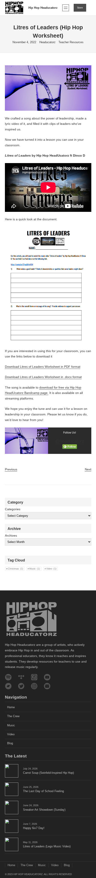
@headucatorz (69, 441)
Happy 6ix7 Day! (33, 828)
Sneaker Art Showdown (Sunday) (44, 809)
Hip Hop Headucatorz (43, 7)
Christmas (15, 568)
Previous (11, 469)
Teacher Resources (70, 42)
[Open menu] (65, 7)
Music (34, 568)
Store (80, 7)
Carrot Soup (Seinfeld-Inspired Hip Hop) (48, 772)
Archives (11, 535)
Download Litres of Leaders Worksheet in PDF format (42, 366)
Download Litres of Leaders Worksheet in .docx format (43, 377)
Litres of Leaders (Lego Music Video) (47, 846)
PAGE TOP (89, 848)
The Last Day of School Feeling (43, 791)
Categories (12, 509)
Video (51, 568)
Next (88, 469)
